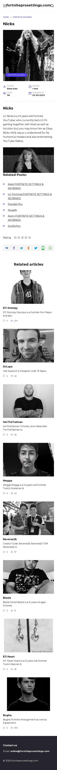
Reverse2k (10, 539)
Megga (7, 480)
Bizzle (7, 597)
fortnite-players (16, 75)
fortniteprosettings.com (28, 5)
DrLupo (8, 366)
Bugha (7, 715)
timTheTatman (13, 422)
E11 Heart (9, 656)
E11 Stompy (10, 308)
